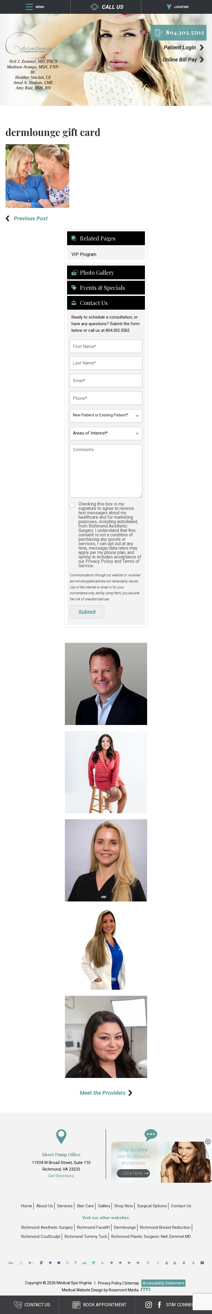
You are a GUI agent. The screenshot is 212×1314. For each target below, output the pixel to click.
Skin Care (85, 1205)
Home (26, 1205)
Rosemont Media (124, 1290)
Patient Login (180, 47)
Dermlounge (125, 1227)
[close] (208, 1141)
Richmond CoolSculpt (40, 1236)
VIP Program (83, 254)
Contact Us (181, 1205)
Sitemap (131, 1283)
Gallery (104, 1205)
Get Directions (61, 1175)
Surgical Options (152, 1205)
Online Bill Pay (180, 59)
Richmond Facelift (93, 1227)
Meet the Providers (103, 1093)
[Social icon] (150, 1305)
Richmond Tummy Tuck (86, 1236)
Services (65, 1205)
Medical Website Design (82, 1290)
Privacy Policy (110, 1283)
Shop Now (123, 1205)
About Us (44, 1205)
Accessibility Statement (163, 1283)
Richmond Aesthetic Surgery (47, 1227)
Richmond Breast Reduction (165, 1227)
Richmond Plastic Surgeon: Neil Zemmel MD (151, 1236)
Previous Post (31, 218)
